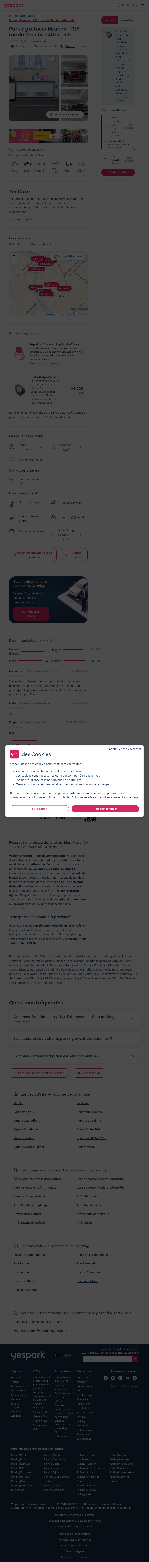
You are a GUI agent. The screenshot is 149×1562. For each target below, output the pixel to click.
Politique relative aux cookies (91, 797)
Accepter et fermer (105, 808)
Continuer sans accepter (125, 748)
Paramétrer (39, 808)
